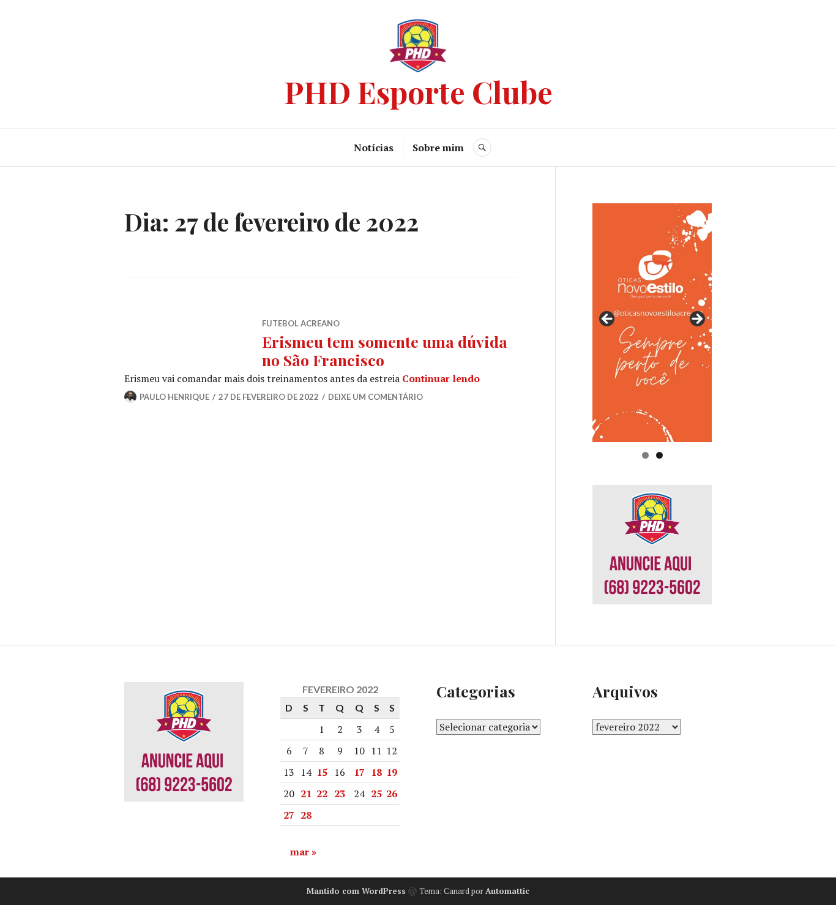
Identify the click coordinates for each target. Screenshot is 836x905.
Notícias (374, 147)
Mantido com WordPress (356, 890)
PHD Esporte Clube (418, 91)
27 (288, 815)
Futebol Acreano (301, 323)
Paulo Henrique (174, 397)
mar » (303, 851)
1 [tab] (645, 455)
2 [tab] (659, 455)
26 (391, 793)
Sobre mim (438, 147)
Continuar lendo (441, 378)
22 (321, 793)
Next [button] (696, 319)
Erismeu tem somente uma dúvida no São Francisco (384, 350)
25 (376, 793)
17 (359, 772)
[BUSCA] (482, 147)
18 (376, 772)
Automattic (507, 890)
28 (306, 815)
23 (339, 793)
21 (306, 793)
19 (391, 772)
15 (321, 772)
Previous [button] (608, 319)
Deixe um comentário (375, 397)
